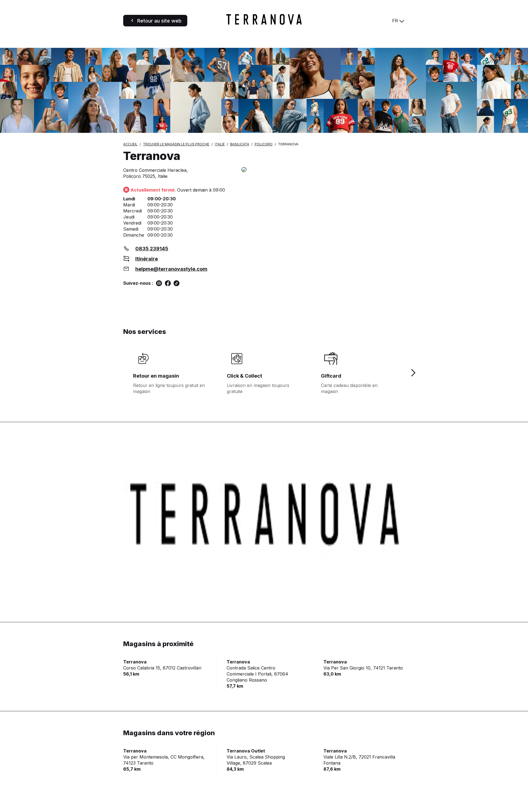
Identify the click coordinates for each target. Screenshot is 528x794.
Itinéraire (146, 259)
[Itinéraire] (323, 170)
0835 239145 (151, 248)
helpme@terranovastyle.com (171, 269)
